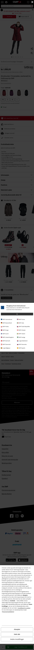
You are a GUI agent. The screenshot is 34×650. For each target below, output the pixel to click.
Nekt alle (17, 634)
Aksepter (17, 629)
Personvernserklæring (8, 611)
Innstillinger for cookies (24, 608)
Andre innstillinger (17, 639)
